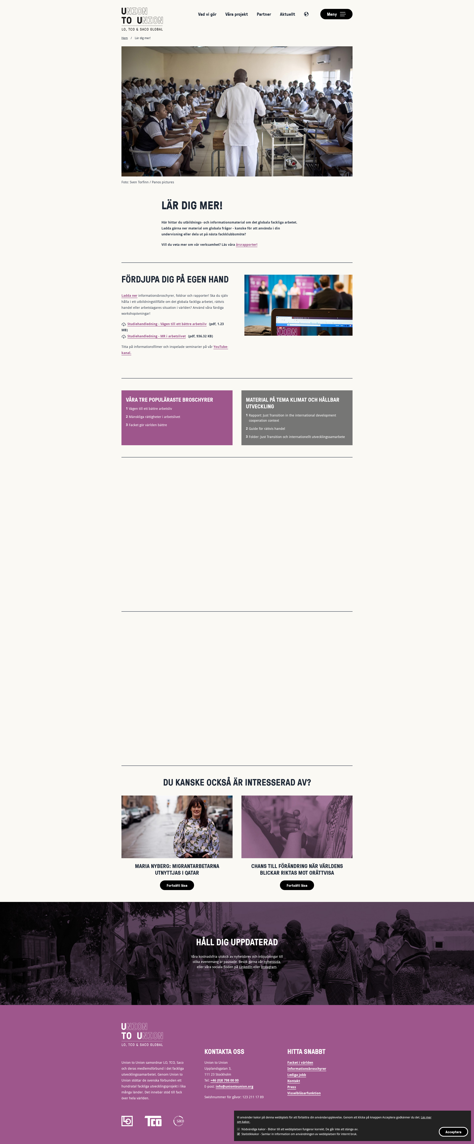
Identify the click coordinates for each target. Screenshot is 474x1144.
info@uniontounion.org (234, 1086)
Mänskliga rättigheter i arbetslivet (154, 416)
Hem (124, 38)
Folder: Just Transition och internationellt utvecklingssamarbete (297, 436)
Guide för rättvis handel (267, 428)
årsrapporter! (246, 244)
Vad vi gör (207, 14)
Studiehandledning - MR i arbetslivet (156, 336)
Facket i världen (300, 1062)
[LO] (127, 1121)
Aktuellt (287, 14)
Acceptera (453, 1131)
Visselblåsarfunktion (304, 1093)
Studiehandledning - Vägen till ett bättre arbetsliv (167, 324)
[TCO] (153, 1121)
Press (291, 1087)
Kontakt (293, 1081)
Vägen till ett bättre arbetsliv (150, 408)
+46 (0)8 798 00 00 (225, 1080)
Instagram (268, 967)
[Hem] (142, 19)
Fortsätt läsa (177, 885)
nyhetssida (272, 961)
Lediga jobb (296, 1074)
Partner (264, 14)
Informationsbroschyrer (306, 1068)
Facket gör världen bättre (148, 425)
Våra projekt (236, 14)
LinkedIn (245, 967)
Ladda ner (129, 295)
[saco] (178, 1121)
